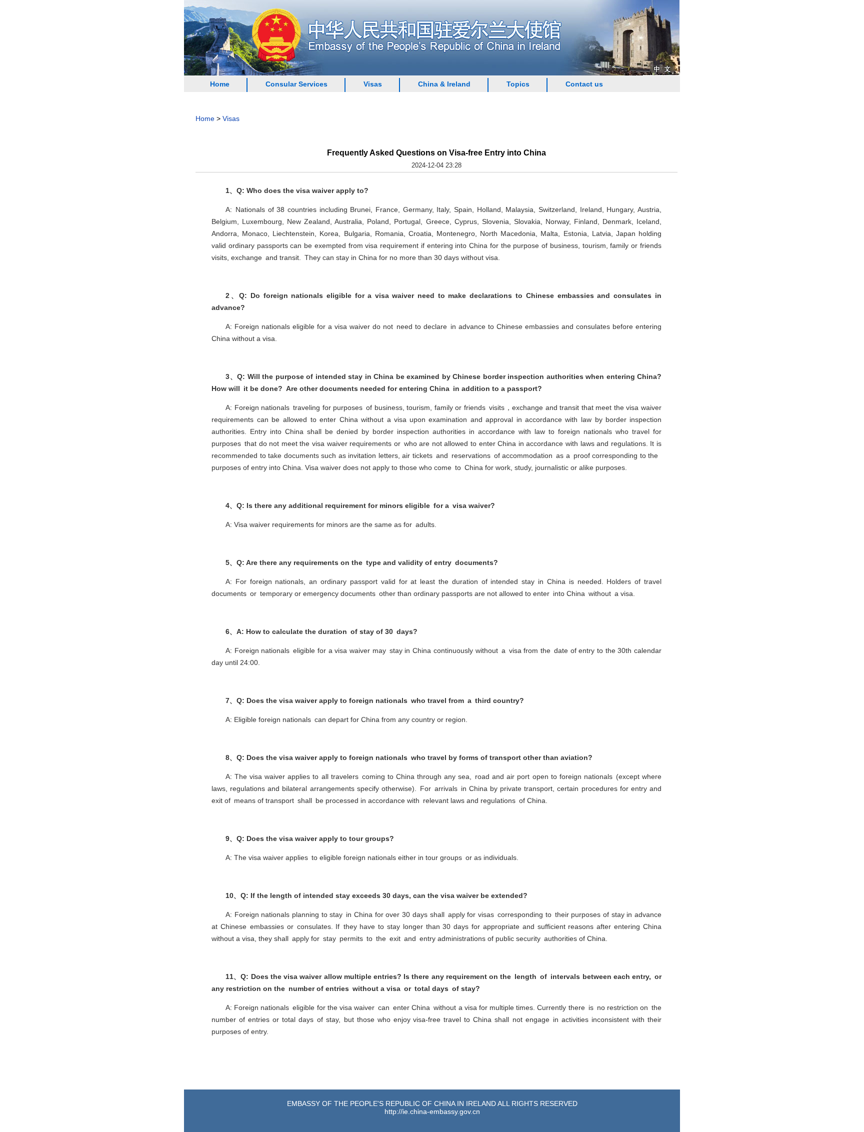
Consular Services (297, 84)
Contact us (584, 84)
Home (220, 84)
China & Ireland (444, 84)
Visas (373, 84)
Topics (518, 84)
